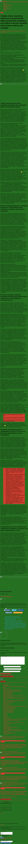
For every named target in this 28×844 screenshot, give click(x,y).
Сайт (2, 671)
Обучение (5, 7)
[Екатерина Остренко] (3, 602)
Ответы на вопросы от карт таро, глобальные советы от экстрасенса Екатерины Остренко (15, 719)
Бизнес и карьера (7, 688)
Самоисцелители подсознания (10, 727)
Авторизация (3, 839)
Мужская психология (8, 709)
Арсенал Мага (6, 4)
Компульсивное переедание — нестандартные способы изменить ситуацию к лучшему (13, 618)
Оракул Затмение (7, 717)
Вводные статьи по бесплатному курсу (11, 689)
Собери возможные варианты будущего (12, 729)
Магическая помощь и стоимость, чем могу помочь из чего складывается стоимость (15, 707)
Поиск (4, 10)
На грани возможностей (8, 712)
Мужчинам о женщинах (8, 710)
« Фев (2, 813)
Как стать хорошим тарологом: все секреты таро (14, 700)
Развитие (5, 724)
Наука (2, 12)
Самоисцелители (7, 8)
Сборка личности (7, 728)
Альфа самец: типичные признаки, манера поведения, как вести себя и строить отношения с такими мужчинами (14, 622)
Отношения (5, 721)
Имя (2, 666)
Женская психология (7, 694)
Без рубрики (6, 685)
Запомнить (4, 836)
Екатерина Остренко (7, 5)
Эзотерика (5, 734)
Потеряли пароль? (8, 837)
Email (2, 669)
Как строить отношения (8, 701)
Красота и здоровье (7, 705)
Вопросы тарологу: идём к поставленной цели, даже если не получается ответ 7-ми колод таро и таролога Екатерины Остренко (14, 778)
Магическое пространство (9, 708)
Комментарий (4, 655)
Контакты (5, 9)
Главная (5, 3)
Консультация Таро (7, 702)
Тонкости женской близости (9, 733)
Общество (5, 716)
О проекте (5, 714)
